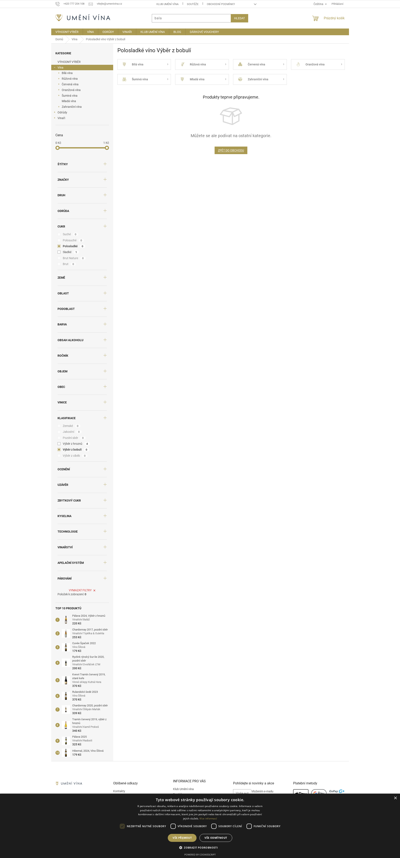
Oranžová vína (71, 90)
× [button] (395, 798)
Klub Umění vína (167, 4)
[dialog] (200, 826)
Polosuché (72, 240)
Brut (68, 264)
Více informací (208, 818)
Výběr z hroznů (75, 443)
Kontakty (119, 791)
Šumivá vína (69, 95)
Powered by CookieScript (200, 854)
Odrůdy (62, 112)
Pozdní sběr (73, 437)
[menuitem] (67, 32)
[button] (200, 847)
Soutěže (192, 4)
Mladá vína (69, 101)
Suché (69, 234)
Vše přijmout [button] (182, 838)
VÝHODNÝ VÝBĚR (69, 62)
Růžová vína (70, 78)
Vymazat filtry (80, 590)
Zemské (71, 426)
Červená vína (70, 84)
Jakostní (71, 431)
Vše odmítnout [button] (216, 838)
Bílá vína (67, 73)
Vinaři (61, 118)
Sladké (70, 252)
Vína (60, 67)
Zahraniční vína (72, 106)
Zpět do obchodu (231, 150)
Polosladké (73, 246)
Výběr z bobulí (75, 449)
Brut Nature (73, 258)
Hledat (239, 18)
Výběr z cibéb (74, 455)
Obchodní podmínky (221, 4)
